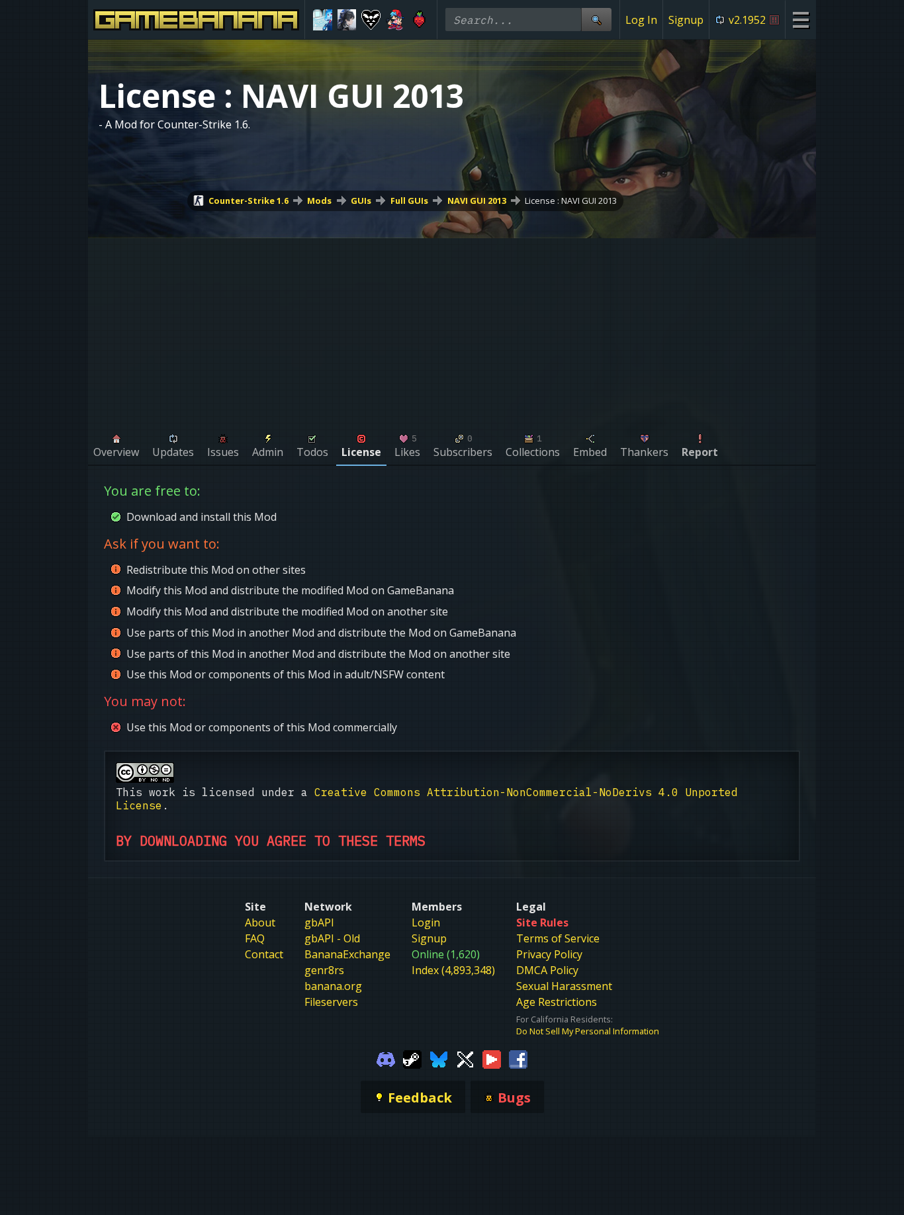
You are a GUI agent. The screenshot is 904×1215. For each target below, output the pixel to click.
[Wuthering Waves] (347, 20)
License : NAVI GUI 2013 (571, 200)
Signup (685, 20)
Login (426, 922)
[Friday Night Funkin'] (395, 20)
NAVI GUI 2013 (476, 200)
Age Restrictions (556, 1002)
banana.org (333, 986)
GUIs (361, 200)
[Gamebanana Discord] (385, 1058)
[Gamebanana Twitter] (465, 1058)
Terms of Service (558, 938)
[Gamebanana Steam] (412, 1058)
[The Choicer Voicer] (322, 20)
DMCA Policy (547, 970)
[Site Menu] (800, 19)
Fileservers (331, 1002)
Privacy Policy (549, 954)
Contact (264, 954)
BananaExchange (347, 954)
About (260, 922)
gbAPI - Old (332, 938)
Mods (319, 200)
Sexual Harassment (564, 986)
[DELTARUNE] (371, 20)
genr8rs (324, 970)
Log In (641, 20)
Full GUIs (409, 200)
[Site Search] (596, 19)
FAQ (255, 938)
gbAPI (319, 922)
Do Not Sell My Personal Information (587, 1031)
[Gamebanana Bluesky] (438, 1058)
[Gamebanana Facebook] (518, 1058)
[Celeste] (419, 20)
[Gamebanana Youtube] (491, 1058)
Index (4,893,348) (453, 970)
